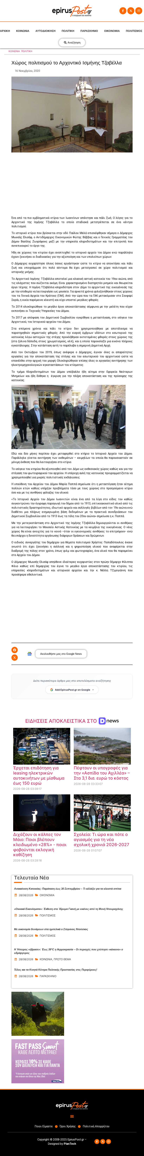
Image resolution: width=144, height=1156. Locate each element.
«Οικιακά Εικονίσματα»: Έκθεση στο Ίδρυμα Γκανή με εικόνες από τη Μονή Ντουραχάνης (68, 908)
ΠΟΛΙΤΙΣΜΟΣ (134, 30)
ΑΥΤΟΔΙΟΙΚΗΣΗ (45, 30)
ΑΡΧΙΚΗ (5, 30)
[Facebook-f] (122, 10)
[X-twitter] (130, 10)
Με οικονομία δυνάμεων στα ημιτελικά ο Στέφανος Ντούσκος (51, 929)
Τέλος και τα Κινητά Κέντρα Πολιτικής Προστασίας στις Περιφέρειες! (55, 969)
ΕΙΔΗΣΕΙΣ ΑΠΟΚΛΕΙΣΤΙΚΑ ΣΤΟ (61, 721)
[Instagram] (138, 10)
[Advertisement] (72, 184)
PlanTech (70, 1143)
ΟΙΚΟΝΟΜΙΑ (112, 30)
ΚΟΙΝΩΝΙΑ (22, 30)
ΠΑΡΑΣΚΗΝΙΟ (89, 30)
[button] (14, 650)
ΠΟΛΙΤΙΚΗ (68, 30)
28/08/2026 (26, 895)
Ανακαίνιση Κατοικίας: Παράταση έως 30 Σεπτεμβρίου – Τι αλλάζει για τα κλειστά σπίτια (67, 888)
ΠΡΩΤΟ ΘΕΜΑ (62, 959)
